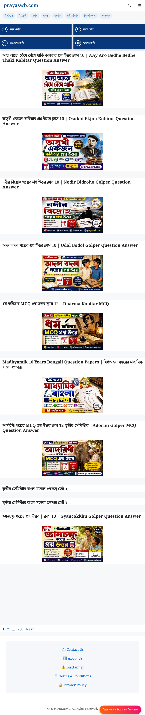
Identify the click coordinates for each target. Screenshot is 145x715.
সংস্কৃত (106, 15)
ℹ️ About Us (72, 658)
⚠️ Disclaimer (72, 667)
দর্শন (34, 15)
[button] (129, 5)
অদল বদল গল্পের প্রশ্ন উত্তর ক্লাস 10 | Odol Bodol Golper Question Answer (70, 245)
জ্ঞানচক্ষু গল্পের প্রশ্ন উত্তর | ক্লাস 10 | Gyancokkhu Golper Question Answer (71, 516)
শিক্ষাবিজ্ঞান (90, 15)
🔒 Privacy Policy (72, 685)
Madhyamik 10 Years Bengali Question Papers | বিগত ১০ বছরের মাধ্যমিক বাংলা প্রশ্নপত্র (72, 364)
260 (20, 629)
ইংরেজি (22, 15)
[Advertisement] (72, 596)
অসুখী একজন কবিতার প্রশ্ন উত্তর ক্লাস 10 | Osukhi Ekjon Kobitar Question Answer (68, 121)
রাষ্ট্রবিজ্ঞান (72, 15)
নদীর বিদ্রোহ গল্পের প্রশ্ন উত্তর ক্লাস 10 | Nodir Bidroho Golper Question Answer (66, 185)
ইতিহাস (9, 15)
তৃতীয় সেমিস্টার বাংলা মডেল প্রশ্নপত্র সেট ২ (34, 489)
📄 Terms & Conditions (72, 676)
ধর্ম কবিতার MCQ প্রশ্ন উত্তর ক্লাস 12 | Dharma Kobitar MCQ (55, 304)
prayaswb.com (21, 5)
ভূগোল (57, 15)
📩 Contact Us (73, 649)
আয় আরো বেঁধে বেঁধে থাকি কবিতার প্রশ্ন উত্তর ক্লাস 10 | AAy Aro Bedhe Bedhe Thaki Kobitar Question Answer (69, 58)
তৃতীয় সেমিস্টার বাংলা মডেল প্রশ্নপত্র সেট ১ (35, 502)
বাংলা (45, 15)
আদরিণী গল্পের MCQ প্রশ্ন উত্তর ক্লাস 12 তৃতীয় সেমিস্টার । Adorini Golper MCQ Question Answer (69, 428)
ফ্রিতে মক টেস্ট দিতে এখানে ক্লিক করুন (120, 710)
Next (32, 629)
